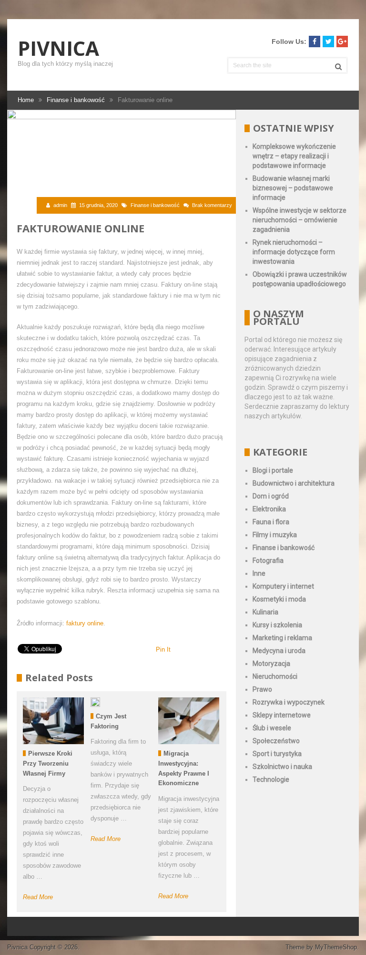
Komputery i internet (283, 586)
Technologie (271, 779)
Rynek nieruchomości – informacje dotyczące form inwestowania (294, 252)
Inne (259, 573)
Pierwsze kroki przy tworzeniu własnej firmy (47, 763)
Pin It (163, 649)
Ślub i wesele (272, 728)
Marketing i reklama (282, 638)
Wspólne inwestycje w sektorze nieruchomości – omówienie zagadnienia (299, 220)
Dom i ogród (271, 496)
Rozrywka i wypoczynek (289, 702)
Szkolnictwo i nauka (282, 766)
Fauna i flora (271, 522)
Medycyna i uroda (279, 650)
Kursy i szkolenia (277, 625)
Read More (38, 897)
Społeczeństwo (276, 741)
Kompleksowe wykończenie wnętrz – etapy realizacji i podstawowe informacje (294, 156)
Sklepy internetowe (282, 715)
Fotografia (268, 560)
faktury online (84, 623)
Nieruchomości (275, 676)
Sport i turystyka (277, 754)
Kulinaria (265, 612)
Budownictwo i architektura (294, 483)
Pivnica (58, 48)
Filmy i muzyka (275, 535)
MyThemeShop (336, 947)
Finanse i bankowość (155, 205)
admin (60, 205)
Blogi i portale (273, 470)
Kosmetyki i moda (279, 599)
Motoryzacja (271, 663)
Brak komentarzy (212, 205)
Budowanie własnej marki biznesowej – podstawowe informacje (293, 188)
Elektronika (269, 509)
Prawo (262, 689)
